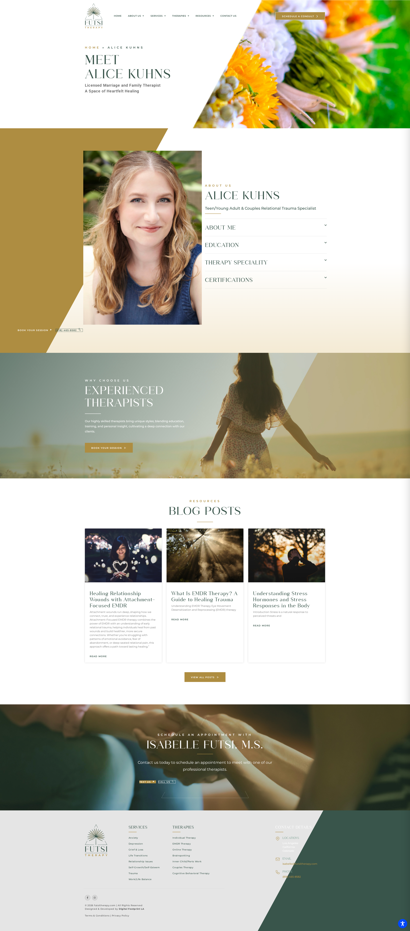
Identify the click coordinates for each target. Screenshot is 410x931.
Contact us (228, 15)
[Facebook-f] (87, 897)
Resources (203, 15)
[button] (266, 227)
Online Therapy (182, 849)
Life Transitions (138, 855)
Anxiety (133, 837)
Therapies (179, 15)
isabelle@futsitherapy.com (300, 863)
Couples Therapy (182, 867)
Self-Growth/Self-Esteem (144, 867)
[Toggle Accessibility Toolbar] (403, 924)
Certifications (229, 279)
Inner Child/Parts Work (186, 861)
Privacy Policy (120, 915)
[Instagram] (95, 897)
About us (134, 15)
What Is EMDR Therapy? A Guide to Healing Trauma (204, 596)
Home (118, 15)
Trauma (133, 873)
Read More (98, 656)
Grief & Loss (136, 849)
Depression (136, 843)
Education (222, 245)
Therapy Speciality (236, 262)
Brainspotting (181, 855)
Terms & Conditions (97, 915)
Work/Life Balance (140, 879)
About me (220, 227)
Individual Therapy (184, 837)
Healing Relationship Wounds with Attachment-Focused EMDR (122, 599)
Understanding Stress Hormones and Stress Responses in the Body (281, 599)
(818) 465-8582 (292, 876)
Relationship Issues (141, 861)
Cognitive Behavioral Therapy (191, 873)
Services (157, 15)
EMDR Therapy (181, 843)
